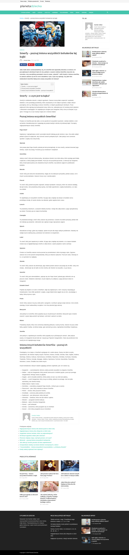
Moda (71, 12)
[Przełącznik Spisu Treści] (51, 84)
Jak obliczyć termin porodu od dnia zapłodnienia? (36, 442)
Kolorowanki (64, 12)
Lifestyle (47, 12)
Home (21, 18)
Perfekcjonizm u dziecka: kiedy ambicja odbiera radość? (99, 53)
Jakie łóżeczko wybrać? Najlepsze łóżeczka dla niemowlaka (68, 484)
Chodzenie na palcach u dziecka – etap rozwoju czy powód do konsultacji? (100, 62)
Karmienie (55, 12)
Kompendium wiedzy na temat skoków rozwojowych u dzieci (39, 445)
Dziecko (40, 12)
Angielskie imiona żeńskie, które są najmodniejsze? (36, 433)
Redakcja (47, 1)
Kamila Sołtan (27, 60)
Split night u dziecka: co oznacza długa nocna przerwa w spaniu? (99, 72)
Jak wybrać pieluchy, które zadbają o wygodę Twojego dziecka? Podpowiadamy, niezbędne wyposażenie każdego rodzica (49, 498)
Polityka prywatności (33, 1)
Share (24, 64)
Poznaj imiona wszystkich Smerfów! (31, 88)
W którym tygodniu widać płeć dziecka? (32, 435)
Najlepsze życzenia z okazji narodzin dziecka (64, 538)
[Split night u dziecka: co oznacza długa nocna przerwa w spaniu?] (86, 71)
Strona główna (25, 12)
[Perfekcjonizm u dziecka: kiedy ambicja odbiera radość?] (86, 52)
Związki (91, 12)
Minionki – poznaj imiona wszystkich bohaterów (35, 440)
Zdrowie (84, 12)
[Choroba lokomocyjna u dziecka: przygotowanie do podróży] (86, 91)
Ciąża (33, 12)
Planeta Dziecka (33, 552)
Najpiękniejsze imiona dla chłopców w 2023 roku (35, 431)
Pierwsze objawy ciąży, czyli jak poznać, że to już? (36, 438)
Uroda (77, 12)
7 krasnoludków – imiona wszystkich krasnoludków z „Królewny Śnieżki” (43, 447)
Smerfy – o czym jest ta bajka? (30, 86)
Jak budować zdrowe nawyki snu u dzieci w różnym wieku (70, 474)
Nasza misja (23, 1)
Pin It (31, 64)
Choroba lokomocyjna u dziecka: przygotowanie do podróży (100, 93)
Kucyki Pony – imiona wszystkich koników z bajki (28, 474)
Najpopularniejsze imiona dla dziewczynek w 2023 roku (37, 428)
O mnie (42, 1)
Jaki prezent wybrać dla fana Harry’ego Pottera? (49, 474)
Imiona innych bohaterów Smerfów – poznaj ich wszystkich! (37, 90)
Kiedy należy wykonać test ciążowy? (31, 449)
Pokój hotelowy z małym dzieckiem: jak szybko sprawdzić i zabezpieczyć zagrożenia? (99, 82)
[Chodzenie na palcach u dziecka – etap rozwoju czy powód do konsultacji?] (86, 61)
